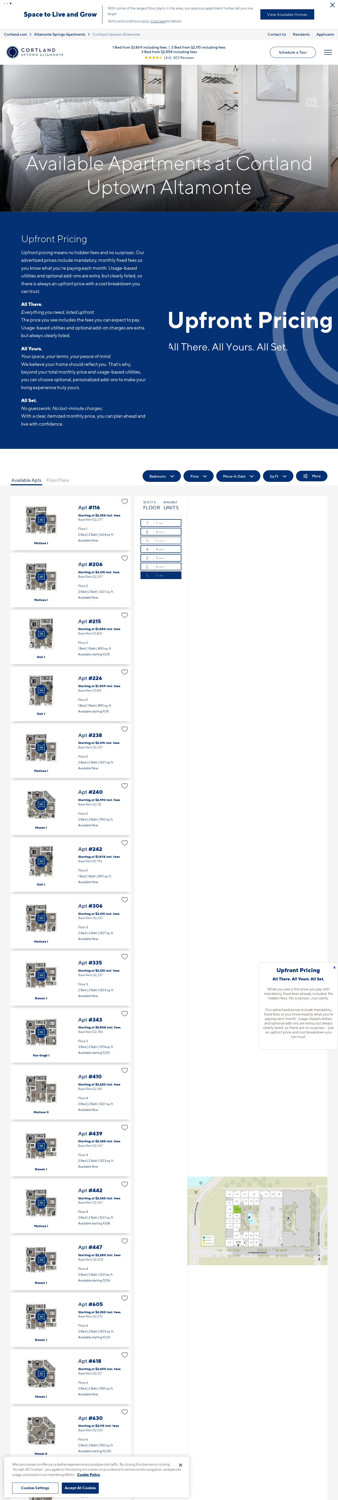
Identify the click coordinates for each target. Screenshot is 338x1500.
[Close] (180, 1465)
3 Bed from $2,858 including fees (169, 47)
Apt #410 (71, 1088)
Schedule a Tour (232, 12)
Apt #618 (71, 1372)
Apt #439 (71, 1145)
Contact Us (276, 29)
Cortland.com (15, 29)
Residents (301, 29)
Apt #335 (71, 974)
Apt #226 (71, 689)
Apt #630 (71, 1429)
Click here (135, 17)
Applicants (325, 29)
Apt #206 (71, 575)
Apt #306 (71, 917)
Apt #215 (71, 632)
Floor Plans (57, 475)
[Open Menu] (328, 47)
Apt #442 (71, 1202)
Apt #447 (71, 1258)
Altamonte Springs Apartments (59, 29)
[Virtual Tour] (41, 515)
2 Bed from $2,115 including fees (198, 42)
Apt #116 (71, 519)
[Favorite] (124, 497)
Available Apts (26, 475)
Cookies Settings (35, 1488)
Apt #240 (71, 803)
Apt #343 (71, 1031)
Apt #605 (71, 1315)
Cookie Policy (88, 1475)
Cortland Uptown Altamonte (116, 29)
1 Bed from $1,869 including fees (139, 42)
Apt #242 (71, 860)
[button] (4, 3)
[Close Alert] (332, 5)
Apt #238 (71, 746)
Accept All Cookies (80, 1488)
